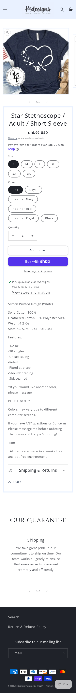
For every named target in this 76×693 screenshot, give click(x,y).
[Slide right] (47, 102)
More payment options (38, 271)
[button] (5, 9)
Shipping (12, 137)
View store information (31, 292)
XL (53, 164)
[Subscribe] (63, 653)
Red (15, 190)
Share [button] (17, 482)
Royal (33, 190)
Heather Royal (23, 218)
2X (14, 173)
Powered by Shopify (35, 686)
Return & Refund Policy (27, 627)
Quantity (13, 227)
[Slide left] (29, 102)
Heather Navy (23, 199)
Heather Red (22, 209)
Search (13, 617)
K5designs (20, 686)
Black (49, 218)
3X (29, 173)
